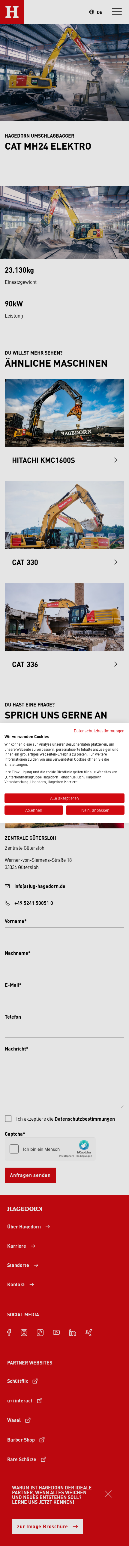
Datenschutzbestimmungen (99, 731)
